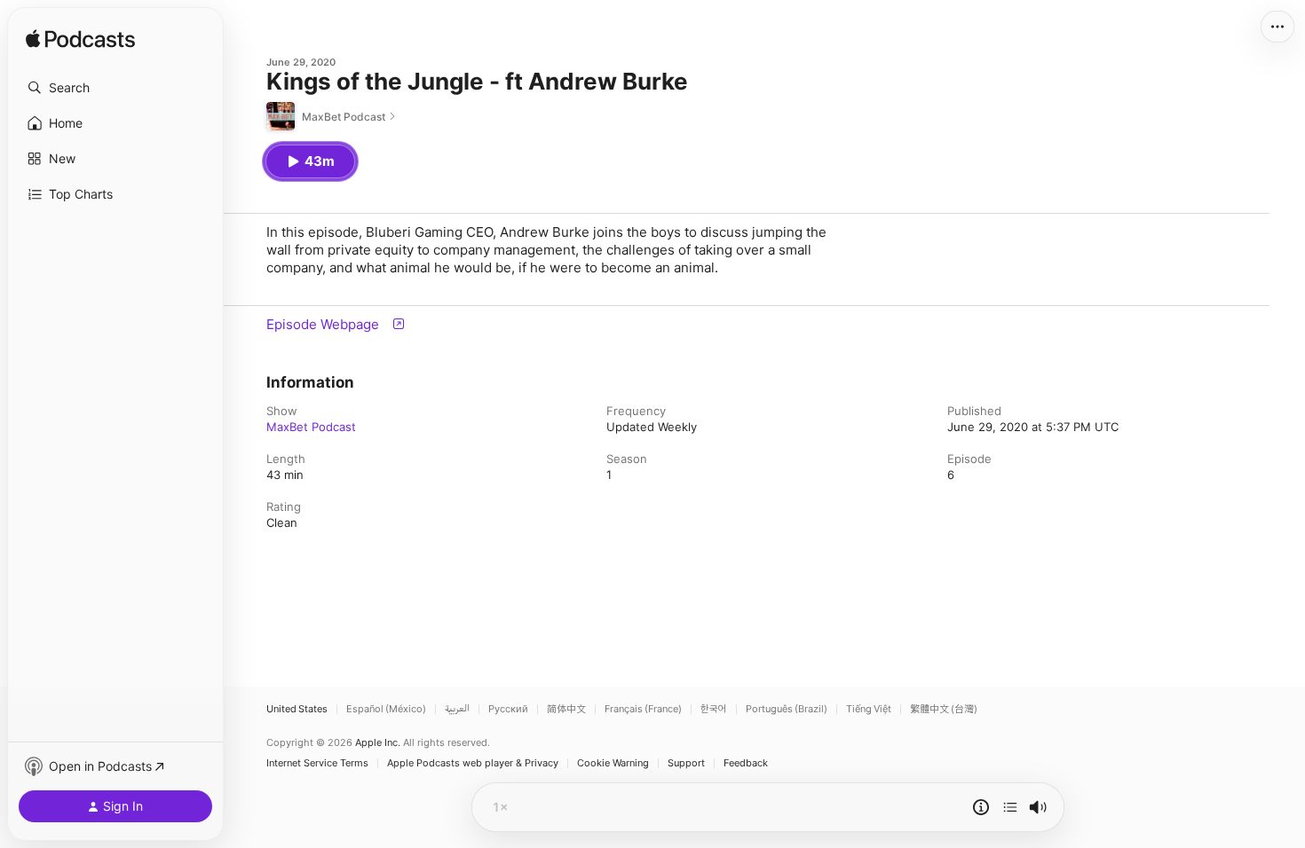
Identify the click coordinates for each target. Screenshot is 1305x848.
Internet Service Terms (317, 763)
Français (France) (643, 709)
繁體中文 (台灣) (943, 709)
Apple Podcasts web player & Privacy (472, 763)
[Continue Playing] (1010, 807)
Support (686, 763)
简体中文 (566, 709)
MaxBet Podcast (311, 427)
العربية (457, 709)
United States (297, 709)
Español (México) (386, 709)
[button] (115, 88)
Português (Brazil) (786, 709)
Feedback (746, 763)
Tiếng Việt (868, 709)
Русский (508, 709)
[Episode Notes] (981, 807)
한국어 (713, 709)
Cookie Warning (613, 763)
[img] (80, 40)
